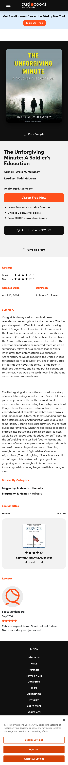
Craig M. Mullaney (28, 172)
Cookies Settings (34, 739)
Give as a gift (36, 250)
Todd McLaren (26, 179)
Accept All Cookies (34, 758)
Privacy (34, 700)
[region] (34, 740)
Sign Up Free (34, 23)
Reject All (34, 749)
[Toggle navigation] (8, 5)
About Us (34, 657)
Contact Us (34, 694)
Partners (34, 669)
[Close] (64, 720)
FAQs (34, 663)
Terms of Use (34, 676)
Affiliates (34, 681)
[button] (6, 514)
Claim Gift (34, 712)
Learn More (34, 706)
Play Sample (36, 134)
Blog (34, 687)
